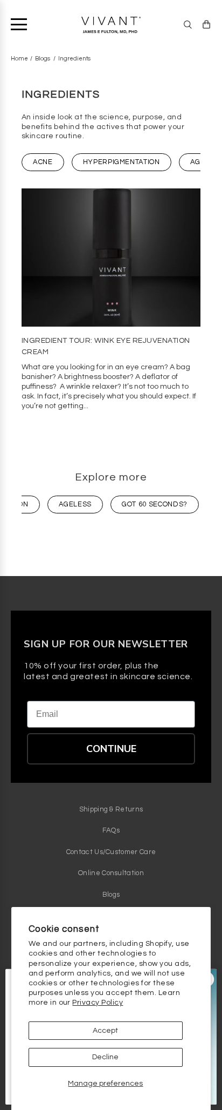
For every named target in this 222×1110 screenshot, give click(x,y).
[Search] (188, 24)
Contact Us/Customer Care (111, 852)
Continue (111, 748)
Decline (105, 1057)
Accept (105, 1030)
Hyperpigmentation (121, 162)
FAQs (111, 830)
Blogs (42, 59)
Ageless (75, 504)
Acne (43, 162)
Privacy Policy (97, 1002)
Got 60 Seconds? (155, 504)
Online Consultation (111, 873)
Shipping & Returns (111, 809)
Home (19, 59)
